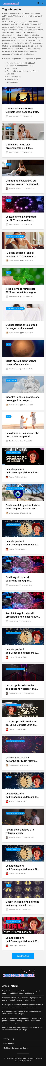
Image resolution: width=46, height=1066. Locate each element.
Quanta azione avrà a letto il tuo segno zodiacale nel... (22, 326)
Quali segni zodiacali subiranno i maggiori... (19, 579)
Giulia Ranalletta (14, 261)
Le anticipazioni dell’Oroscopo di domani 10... (22, 543)
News (8, 92)
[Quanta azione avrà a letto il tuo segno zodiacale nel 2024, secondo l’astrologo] (23, 312)
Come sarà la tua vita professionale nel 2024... (19, 146)
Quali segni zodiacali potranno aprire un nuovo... (21, 759)
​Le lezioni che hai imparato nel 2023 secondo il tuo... (21, 218)
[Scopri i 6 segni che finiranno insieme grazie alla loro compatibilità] (23, 889)
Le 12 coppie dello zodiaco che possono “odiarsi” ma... (22, 687)
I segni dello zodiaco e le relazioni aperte (20, 831)
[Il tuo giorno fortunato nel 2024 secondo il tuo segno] (23, 276)
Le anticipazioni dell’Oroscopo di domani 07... (22, 867)
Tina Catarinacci (14, 116)
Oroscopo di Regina (13, 452)
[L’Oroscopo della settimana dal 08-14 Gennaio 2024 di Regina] (23, 709)
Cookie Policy (8, 1043)
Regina (11, 477)
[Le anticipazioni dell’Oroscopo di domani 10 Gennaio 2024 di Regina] (23, 528)
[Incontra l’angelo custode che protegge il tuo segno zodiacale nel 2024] (23, 384)
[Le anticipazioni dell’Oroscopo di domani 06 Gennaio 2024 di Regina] (23, 925)
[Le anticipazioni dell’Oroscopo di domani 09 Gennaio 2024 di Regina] (23, 637)
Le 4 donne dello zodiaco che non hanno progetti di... (22, 435)
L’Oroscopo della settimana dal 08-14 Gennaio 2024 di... (21, 723)
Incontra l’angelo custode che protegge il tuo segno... (23, 399)
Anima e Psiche (11, 380)
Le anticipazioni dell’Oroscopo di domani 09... (22, 651)
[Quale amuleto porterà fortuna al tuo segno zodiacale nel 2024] (23, 492)
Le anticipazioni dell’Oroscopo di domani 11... (22, 471)
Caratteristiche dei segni (15, 236)
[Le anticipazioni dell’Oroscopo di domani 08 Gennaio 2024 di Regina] (23, 781)
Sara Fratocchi (13, 621)
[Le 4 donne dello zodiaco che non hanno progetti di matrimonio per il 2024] (23, 420)
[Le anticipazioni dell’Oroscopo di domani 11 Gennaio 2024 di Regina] (23, 456)
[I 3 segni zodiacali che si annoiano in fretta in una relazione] (23, 240)
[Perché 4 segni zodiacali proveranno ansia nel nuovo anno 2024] (23, 600)
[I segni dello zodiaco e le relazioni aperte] (23, 817)
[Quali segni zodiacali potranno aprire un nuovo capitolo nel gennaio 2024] (23, 745)
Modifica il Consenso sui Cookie (15, 1048)
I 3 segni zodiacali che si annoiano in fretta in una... (21, 254)
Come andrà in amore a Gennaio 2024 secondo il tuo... (23, 110)
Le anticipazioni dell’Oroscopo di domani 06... (22, 939)
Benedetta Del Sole (15, 188)
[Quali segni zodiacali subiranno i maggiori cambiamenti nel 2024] (23, 564)
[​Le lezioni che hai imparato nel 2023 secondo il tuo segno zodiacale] (23, 204)
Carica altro (23, 956)
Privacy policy (8, 1039)
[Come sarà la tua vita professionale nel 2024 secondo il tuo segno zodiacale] (23, 132)
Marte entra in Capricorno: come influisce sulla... (21, 363)
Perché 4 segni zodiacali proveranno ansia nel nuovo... (23, 615)
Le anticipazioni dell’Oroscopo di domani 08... (22, 795)
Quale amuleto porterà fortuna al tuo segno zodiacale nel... (23, 507)
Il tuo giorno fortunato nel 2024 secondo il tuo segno (21, 290)
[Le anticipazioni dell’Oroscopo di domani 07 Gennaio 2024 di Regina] (23, 853)
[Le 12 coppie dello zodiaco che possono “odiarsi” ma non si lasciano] (23, 673)
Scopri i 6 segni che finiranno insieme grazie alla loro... (22, 903)
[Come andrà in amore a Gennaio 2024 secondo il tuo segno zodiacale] (23, 96)
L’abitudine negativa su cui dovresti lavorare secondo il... (23, 182)
